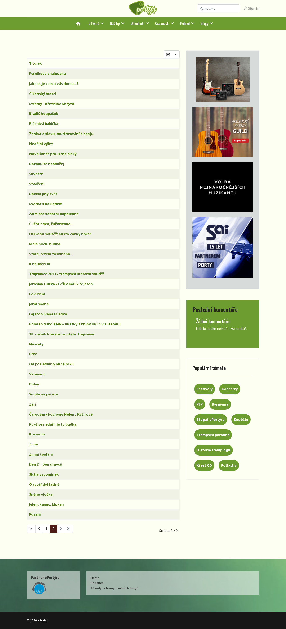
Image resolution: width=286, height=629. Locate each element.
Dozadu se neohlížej (46, 163)
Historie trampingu (213, 450)
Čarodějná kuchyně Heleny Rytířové (61, 414)
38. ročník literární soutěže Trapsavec (62, 334)
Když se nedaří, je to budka (52, 424)
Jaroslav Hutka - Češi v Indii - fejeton (61, 283)
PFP (200, 404)
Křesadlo (37, 434)
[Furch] (222, 187)
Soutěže (241, 419)
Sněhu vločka (41, 494)
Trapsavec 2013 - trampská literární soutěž (66, 273)
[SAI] (222, 247)
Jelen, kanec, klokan (46, 504)
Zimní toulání (41, 454)
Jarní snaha (39, 304)
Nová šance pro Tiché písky (53, 153)
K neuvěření (39, 264)
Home (95, 578)
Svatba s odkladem (45, 203)
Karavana (220, 404)
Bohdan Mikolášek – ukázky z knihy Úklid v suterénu (75, 324)
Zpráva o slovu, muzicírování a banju (61, 133)
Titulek (35, 63)
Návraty (36, 344)
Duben (34, 384)
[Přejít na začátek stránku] (31, 529)
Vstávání (37, 374)
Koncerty (230, 388)
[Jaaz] (222, 79)
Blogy (204, 23)
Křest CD (204, 465)
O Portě (93, 23)
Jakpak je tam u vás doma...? (54, 83)
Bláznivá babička (43, 123)
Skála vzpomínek (44, 474)
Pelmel (185, 23)
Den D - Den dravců (45, 464)
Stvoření (36, 183)
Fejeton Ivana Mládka (48, 314)
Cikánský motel (42, 93)
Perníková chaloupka (47, 73)
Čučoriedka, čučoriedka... (51, 223)
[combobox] (218, 8)
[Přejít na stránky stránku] (39, 529)
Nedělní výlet (41, 143)
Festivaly (205, 388)
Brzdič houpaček (43, 113)
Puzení (35, 514)
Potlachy (229, 465)
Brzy (33, 354)
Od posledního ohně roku (51, 364)
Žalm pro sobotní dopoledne (54, 213)
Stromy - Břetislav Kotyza (51, 103)
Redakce (97, 583)
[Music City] (222, 132)
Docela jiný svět (43, 193)
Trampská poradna (213, 434)
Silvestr (36, 173)
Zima (33, 444)
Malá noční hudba (44, 243)
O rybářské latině (44, 484)
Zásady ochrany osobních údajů (114, 588)
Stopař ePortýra (211, 419)
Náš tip (115, 23)
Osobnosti (162, 23)
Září (32, 404)
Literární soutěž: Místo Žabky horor (60, 233)
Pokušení (37, 293)
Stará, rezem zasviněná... (51, 254)
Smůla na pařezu (43, 394)
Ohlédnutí (137, 23)
